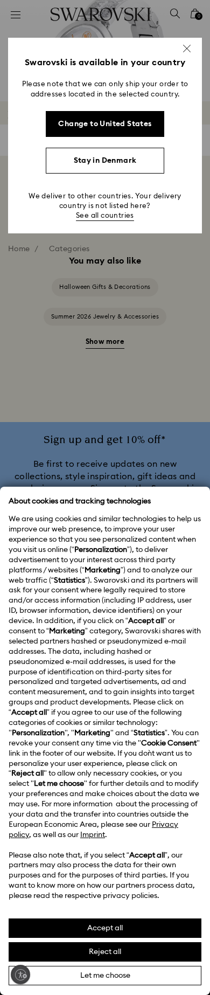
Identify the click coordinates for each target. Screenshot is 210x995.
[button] (187, 48)
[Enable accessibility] (20, 974)
